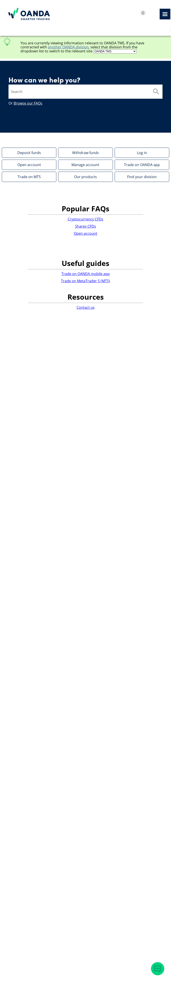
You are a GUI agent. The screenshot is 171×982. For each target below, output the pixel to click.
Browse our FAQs (28, 103)
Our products (85, 176)
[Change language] (143, 13)
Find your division (142, 176)
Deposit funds (29, 152)
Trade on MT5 (29, 176)
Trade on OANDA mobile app (85, 273)
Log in (142, 152)
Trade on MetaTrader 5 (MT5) (85, 280)
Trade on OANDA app (142, 164)
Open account (29, 164)
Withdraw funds (85, 152)
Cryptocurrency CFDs (85, 219)
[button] (156, 91)
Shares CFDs (85, 226)
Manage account (85, 164)
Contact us (86, 307)
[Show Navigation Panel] (165, 14)
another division (68, 47)
